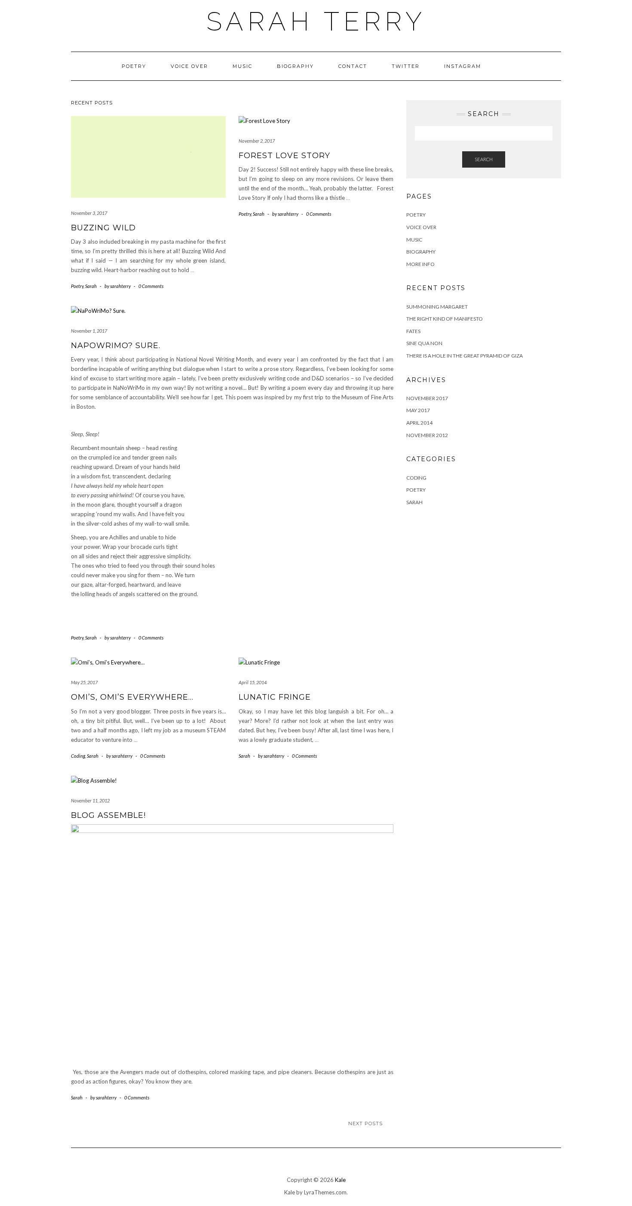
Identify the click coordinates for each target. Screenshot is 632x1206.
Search (484, 159)
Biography (295, 66)
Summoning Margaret (437, 306)
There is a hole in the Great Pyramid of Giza (464, 355)
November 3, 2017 (89, 213)
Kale (340, 1179)
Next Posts (365, 1123)
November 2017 (427, 398)
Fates (413, 331)
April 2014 (419, 422)
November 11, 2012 (90, 800)
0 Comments (150, 286)
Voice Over (189, 66)
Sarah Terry (316, 21)
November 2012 (427, 435)
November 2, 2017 (257, 141)
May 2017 (418, 410)
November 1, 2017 (89, 331)
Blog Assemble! (108, 815)
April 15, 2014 (253, 682)
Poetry (134, 66)
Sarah (91, 286)
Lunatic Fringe (275, 697)
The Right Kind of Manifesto (444, 318)
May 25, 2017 (84, 682)
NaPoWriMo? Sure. (115, 345)
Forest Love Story (284, 155)
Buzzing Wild (103, 228)
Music (242, 66)
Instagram (462, 66)
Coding (78, 756)
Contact (352, 66)
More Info (420, 264)
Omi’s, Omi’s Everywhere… (132, 697)
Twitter (406, 66)
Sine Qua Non (424, 343)
